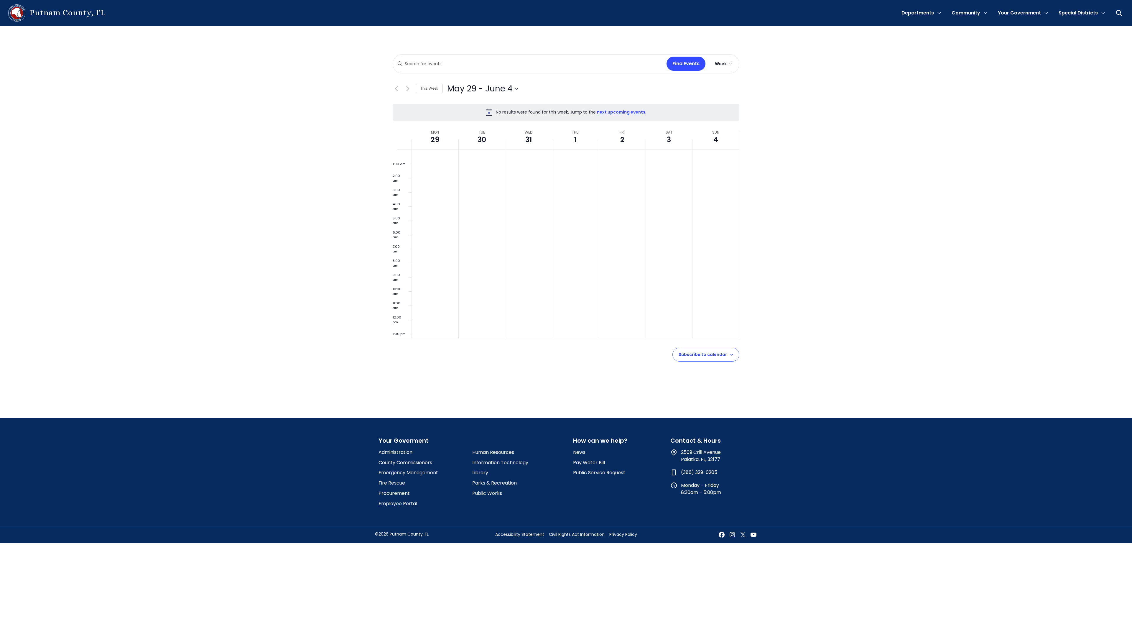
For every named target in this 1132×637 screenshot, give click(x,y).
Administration (395, 452)
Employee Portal (398, 503)
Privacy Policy (623, 534)
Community (966, 12)
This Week (429, 88)
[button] (1119, 13)
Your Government (1019, 12)
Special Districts (1078, 12)
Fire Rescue (392, 483)
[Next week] (407, 88)
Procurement (394, 493)
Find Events (686, 63)
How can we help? (600, 440)
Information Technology (500, 462)
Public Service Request (599, 472)
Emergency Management (408, 472)
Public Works (487, 493)
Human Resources (493, 452)
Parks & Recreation (494, 483)
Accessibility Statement (519, 534)
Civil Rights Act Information (577, 534)
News (579, 452)
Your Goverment (404, 440)
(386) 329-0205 (699, 472)
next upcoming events (621, 112)
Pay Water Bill (589, 462)
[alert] (566, 112)
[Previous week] (396, 88)
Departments (917, 12)
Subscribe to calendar (703, 354)
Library (480, 472)
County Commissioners (405, 462)
